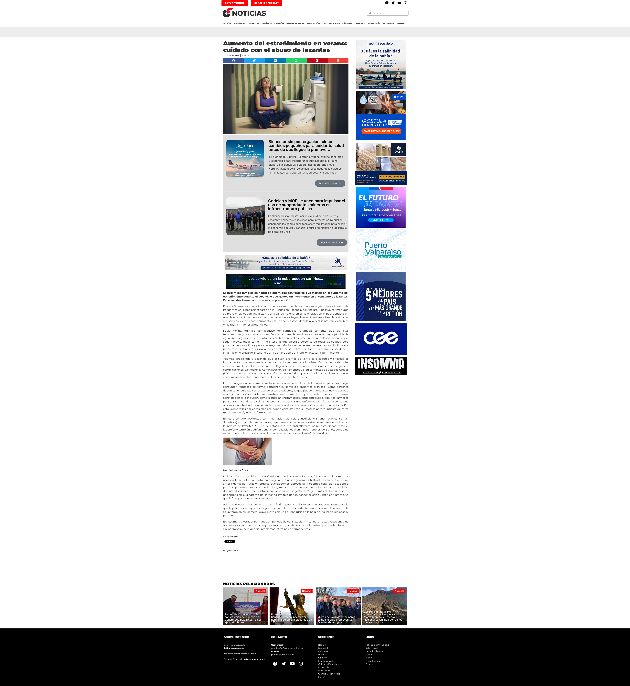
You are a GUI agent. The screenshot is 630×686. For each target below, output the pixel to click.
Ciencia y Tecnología (367, 23)
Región (227, 23)
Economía (389, 23)
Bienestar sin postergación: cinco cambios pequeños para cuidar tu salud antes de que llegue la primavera (306, 145)
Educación (313, 23)
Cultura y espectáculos (337, 23)
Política (267, 23)
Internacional (295, 23)
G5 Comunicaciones (234, 648)
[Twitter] (393, 3)
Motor (401, 23)
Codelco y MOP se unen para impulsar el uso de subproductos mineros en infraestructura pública (306, 204)
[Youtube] (399, 3)
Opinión (279, 23)
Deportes (253, 23)
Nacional (239, 23)
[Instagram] (406, 3)
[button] (233, 60)
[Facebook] (387, 3)
